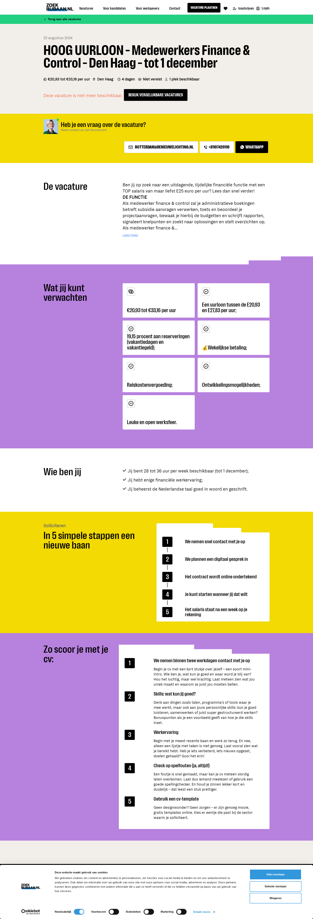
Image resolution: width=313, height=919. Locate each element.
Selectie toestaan (276, 886)
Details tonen (201, 911)
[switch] (114, 912)
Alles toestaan (275, 874)
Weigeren (276, 898)
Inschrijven (246, 8)
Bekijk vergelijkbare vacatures (155, 95)
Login (265, 8)
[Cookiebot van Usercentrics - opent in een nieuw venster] (31, 912)
